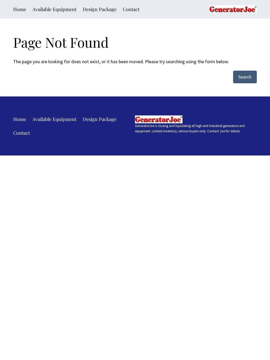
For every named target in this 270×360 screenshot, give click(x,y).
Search (245, 77)
